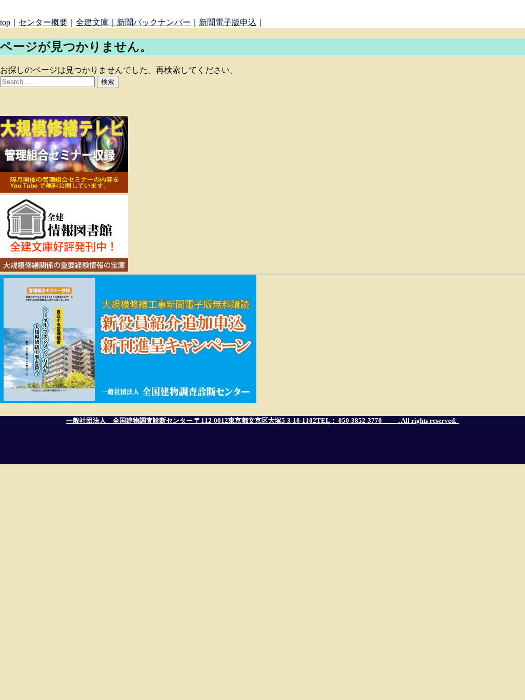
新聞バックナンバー (154, 22)
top (5, 22)
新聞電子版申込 (227, 22)
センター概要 (43, 22)
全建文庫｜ (96, 22)
